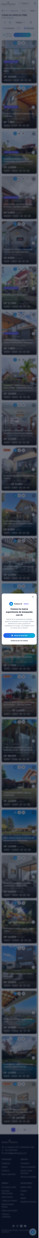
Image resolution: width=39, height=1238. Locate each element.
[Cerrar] (33, 597)
